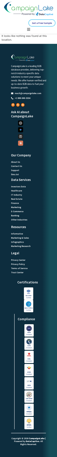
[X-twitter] (18, 105)
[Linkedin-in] (23, 105)
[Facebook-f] (13, 105)
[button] (28, 29)
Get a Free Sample (42, 23)
